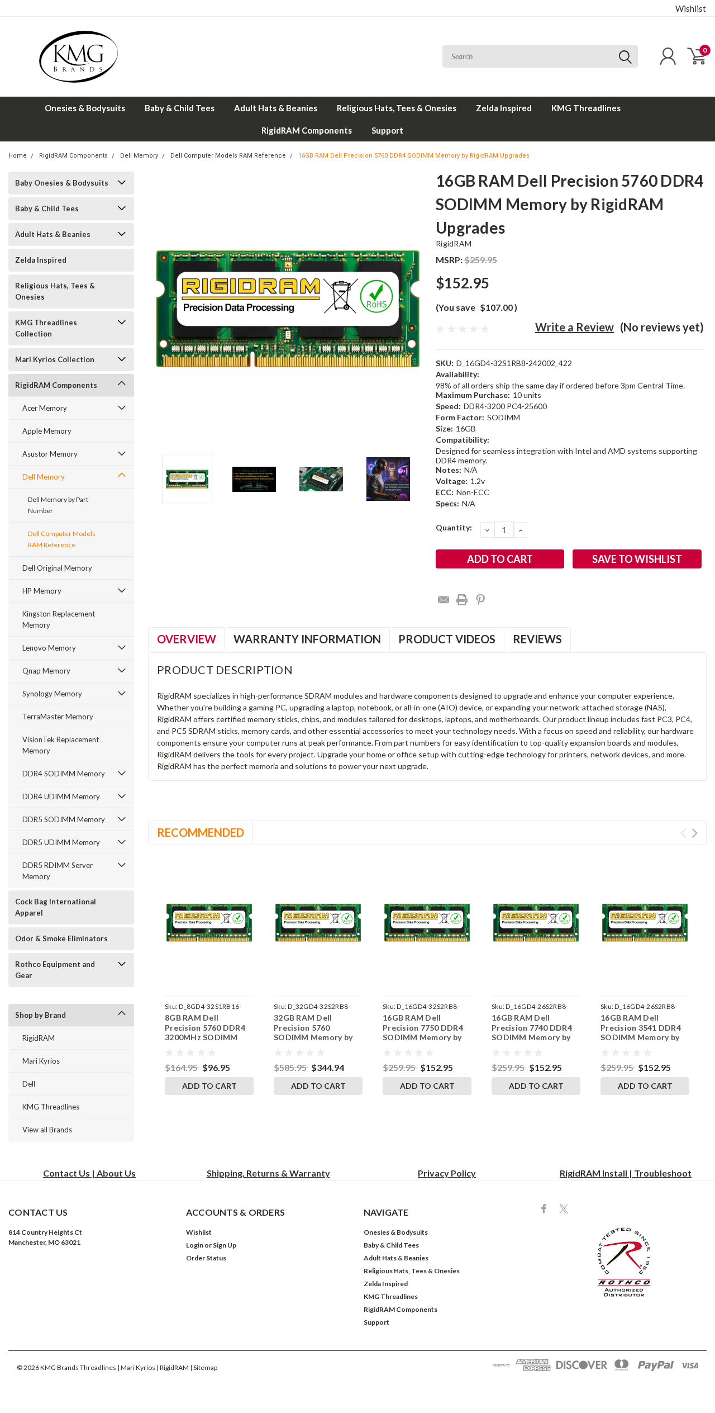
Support (387, 130)
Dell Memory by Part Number (58, 505)
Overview (186, 639)
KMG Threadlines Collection (46, 328)
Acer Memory (44, 408)
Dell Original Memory (57, 567)
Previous (162, 309)
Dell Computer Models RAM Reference (228, 155)
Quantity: (454, 527)
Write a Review (574, 327)
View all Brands (47, 1129)
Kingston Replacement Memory (58, 619)
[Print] (462, 599)
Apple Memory (47, 430)
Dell (28, 1083)
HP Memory (41, 590)
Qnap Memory (46, 670)
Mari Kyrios (41, 1060)
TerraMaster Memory (57, 716)
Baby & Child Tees (179, 108)
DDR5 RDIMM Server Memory (57, 871)
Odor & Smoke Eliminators (61, 938)
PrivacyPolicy (447, 1173)
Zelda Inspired (504, 108)
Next (413, 309)
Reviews (537, 639)
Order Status (206, 1258)
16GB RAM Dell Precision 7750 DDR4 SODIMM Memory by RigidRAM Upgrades (423, 1032)
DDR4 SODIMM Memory (63, 773)
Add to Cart (209, 1085)
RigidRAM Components (306, 130)
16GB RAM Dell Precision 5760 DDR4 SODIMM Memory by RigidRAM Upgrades (414, 155)
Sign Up (224, 1245)
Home (17, 155)
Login (194, 1245)
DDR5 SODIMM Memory (63, 819)
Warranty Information (307, 639)
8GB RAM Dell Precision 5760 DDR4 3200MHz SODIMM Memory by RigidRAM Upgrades (206, 1037)
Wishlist (690, 8)
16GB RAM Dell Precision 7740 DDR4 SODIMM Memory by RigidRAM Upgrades (532, 1032)
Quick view (209, 922)
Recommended (200, 832)
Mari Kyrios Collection (54, 359)
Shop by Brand (40, 1015)
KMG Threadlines (586, 108)
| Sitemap (203, 1367)
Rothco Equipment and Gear (55, 970)
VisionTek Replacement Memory (60, 745)
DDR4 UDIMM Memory (61, 796)
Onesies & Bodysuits (85, 108)
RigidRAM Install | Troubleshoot (626, 1173)
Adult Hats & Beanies (275, 108)
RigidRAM (38, 1037)
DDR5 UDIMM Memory (61, 842)
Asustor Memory (50, 453)
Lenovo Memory (49, 647)
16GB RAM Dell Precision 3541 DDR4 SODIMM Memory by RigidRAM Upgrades (640, 1032)
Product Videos (446, 639)
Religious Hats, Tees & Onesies (396, 108)
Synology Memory (52, 693)
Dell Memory (139, 155)
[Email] (443, 599)
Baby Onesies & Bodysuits (61, 182)
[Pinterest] (480, 599)
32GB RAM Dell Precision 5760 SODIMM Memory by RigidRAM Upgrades (313, 1032)
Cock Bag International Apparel (55, 907)
